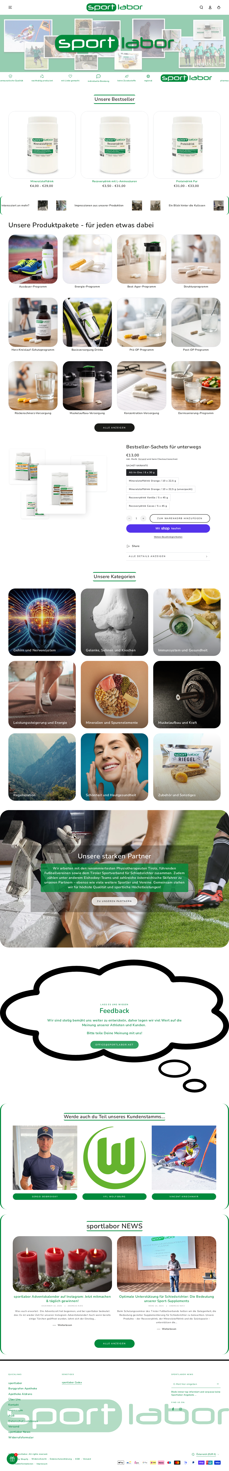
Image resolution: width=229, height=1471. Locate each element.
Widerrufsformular (21, 1437)
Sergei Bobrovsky (45, 1196)
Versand (142, 459)
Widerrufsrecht (39, 1459)
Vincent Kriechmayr (183, 1196)
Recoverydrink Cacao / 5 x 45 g (148, 506)
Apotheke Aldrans (20, 1394)
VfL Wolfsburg (114, 1196)
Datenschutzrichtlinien (23, 1421)
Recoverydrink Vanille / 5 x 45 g (148, 498)
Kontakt (13, 1405)
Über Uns (14, 1399)
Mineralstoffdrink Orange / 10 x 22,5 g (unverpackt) (161, 490)
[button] (201, 7)
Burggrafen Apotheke (22, 1388)
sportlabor (15, 1383)
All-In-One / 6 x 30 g (142, 473)
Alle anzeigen (114, 427)
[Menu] (10, 7)
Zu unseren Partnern (114, 901)
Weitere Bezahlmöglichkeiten (168, 537)
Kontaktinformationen (22, 1463)
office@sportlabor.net (114, 1044)
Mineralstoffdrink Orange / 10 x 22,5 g (152, 481)
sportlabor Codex (72, 1382)
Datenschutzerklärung (61, 1459)
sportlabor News (19, 1432)
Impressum (15, 1410)
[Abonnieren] (219, 1384)
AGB (11, 1416)
